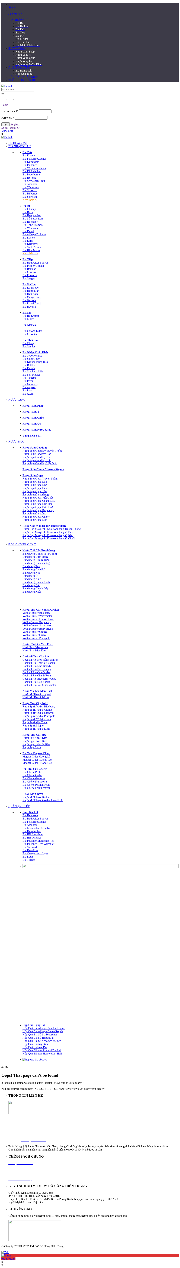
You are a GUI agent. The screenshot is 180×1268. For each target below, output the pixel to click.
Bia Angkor (29, 387)
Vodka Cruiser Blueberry (36, 612)
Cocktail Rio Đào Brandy (36, 669)
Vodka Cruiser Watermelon (37, 615)
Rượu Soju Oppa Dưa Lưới (37, 507)
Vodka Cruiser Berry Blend (37, 628)
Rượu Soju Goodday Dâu (36, 460)
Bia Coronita (29, 334)
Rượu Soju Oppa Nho (34, 484)
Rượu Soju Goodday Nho (36, 457)
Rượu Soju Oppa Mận (34, 519)
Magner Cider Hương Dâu (37, 762)
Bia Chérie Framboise (34, 781)
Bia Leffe (27, 240)
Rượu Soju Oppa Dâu (34, 488)
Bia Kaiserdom (30, 161)
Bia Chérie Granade (33, 778)
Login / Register (10, 127)
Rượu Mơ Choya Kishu (35, 797)
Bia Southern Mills (32, 371)
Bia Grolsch (29, 300)
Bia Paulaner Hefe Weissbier (38, 843)
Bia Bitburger (30, 193)
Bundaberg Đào (31, 585)
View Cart (7, 130)
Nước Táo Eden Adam (35, 647)
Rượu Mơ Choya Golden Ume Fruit (42, 800)
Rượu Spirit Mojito (33, 725)
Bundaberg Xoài (31, 591)
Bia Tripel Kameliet (33, 224)
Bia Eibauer (29, 155)
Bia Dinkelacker (31, 171)
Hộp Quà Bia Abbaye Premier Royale (43, 1028)
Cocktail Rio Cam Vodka (36, 672)
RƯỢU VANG (16, 48)
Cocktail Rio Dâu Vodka (36, 681)
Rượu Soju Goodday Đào (36, 453)
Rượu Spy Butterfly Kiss (36, 744)
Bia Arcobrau (29, 184)
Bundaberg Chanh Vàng (36, 563)
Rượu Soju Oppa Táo (34, 491)
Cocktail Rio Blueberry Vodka (39, 678)
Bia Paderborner (31, 174)
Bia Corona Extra (32, 330)
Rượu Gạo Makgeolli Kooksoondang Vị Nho (47, 535)
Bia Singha (28, 346)
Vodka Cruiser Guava (34, 634)
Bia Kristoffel (30, 243)
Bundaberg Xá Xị (32, 578)
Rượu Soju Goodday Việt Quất (39, 463)
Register (15, 124)
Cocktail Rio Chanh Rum (36, 675)
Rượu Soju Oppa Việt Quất (37, 497)
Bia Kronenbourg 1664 (35, 361)
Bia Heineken (30, 293)
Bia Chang (28, 343)
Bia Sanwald (29, 196)
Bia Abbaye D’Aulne (34, 234)
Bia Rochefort (30, 221)
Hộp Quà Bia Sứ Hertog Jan (38, 1037)
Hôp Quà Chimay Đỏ (34, 1047)
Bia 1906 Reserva (32, 355)
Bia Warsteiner (30, 187)
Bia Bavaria (29, 306)
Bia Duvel (28, 231)
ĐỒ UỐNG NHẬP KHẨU (23, 76)
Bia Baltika (28, 365)
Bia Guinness (29, 384)
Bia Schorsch (29, 190)
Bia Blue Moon (31, 250)
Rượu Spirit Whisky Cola (36, 719)
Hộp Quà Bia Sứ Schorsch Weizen (41, 1040)
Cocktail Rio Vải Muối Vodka (39, 685)
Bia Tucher (28, 859)
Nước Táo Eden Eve (34, 650)
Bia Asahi (27, 393)
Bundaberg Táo (31, 566)
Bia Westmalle (30, 228)
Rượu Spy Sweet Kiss (34, 741)
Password (7, 117)
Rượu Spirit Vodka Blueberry (38, 706)
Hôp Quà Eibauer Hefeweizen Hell (42, 1053)
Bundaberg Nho (31, 572)
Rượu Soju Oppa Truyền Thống (40, 478)
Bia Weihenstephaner (34, 168)
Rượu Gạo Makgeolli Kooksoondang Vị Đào (47, 532)
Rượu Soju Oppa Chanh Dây (38, 500)
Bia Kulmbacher (31, 831)
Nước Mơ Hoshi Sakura (35, 697)
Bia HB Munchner (32, 834)
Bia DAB (27, 856)
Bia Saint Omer (31, 358)
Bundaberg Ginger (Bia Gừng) (39, 553)
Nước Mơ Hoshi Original (36, 694)
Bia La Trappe (30, 287)
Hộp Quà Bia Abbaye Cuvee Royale (42, 1031)
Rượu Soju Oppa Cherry (36, 516)
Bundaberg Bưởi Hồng (35, 556)
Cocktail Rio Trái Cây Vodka (38, 662)
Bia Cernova (29, 272)
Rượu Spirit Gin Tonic (34, 722)
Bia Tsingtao (29, 377)
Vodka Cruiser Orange (34, 631)
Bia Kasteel (28, 237)
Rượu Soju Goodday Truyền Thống (42, 450)
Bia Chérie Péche (32, 772)
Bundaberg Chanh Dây (35, 588)
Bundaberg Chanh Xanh (36, 582)
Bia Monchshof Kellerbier (37, 828)
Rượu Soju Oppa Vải (34, 513)
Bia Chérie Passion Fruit (36, 784)
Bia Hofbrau (29, 177)
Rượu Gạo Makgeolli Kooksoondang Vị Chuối (48, 538)
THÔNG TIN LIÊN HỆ (22, 80)
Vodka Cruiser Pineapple (36, 638)
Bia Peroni (28, 380)
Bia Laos (27, 390)
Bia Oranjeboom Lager (35, 853)
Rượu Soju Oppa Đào (34, 481)
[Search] (2, 93)
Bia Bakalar (29, 268)
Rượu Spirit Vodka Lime (36, 728)
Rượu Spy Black (31, 747)
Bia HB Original (31, 837)
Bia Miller (28, 318)
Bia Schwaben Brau (33, 180)
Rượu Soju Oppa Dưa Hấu (37, 503)
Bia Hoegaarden (31, 215)
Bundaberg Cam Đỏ (33, 569)
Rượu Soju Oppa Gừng (35, 494)
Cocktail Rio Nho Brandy (36, 665)
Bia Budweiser (30, 315)
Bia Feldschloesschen (34, 158)
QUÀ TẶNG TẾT (19, 67)
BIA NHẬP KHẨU (19, 19)
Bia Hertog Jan (30, 290)
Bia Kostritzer (30, 850)
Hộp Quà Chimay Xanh (35, 1044)
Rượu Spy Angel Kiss (34, 737)
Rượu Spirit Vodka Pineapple (38, 716)
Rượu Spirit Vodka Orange (37, 709)
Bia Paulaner (29, 164)
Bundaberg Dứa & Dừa (35, 559)
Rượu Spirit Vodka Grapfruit (38, 712)
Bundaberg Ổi (30, 575)
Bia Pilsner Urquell (33, 265)
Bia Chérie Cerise (32, 775)
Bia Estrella (28, 368)
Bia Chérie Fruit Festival (36, 787)
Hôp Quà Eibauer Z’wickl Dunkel (41, 1050)
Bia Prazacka (29, 275)
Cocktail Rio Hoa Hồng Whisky (40, 659)
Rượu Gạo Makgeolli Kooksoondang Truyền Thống (51, 528)
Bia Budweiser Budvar (35, 262)
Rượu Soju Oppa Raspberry (38, 510)
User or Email (9, 111)
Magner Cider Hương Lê (36, 756)
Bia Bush (27, 212)
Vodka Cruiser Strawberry (37, 625)
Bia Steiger (28, 278)
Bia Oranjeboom (31, 297)
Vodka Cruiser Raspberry (36, 622)
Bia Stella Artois (31, 247)
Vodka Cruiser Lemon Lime (38, 619)
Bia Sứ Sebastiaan (32, 218)
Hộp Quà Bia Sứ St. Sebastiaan (39, 1034)
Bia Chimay (29, 209)
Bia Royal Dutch (31, 303)
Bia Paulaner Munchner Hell (38, 840)
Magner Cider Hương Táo (37, 759)
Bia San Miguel (31, 374)
